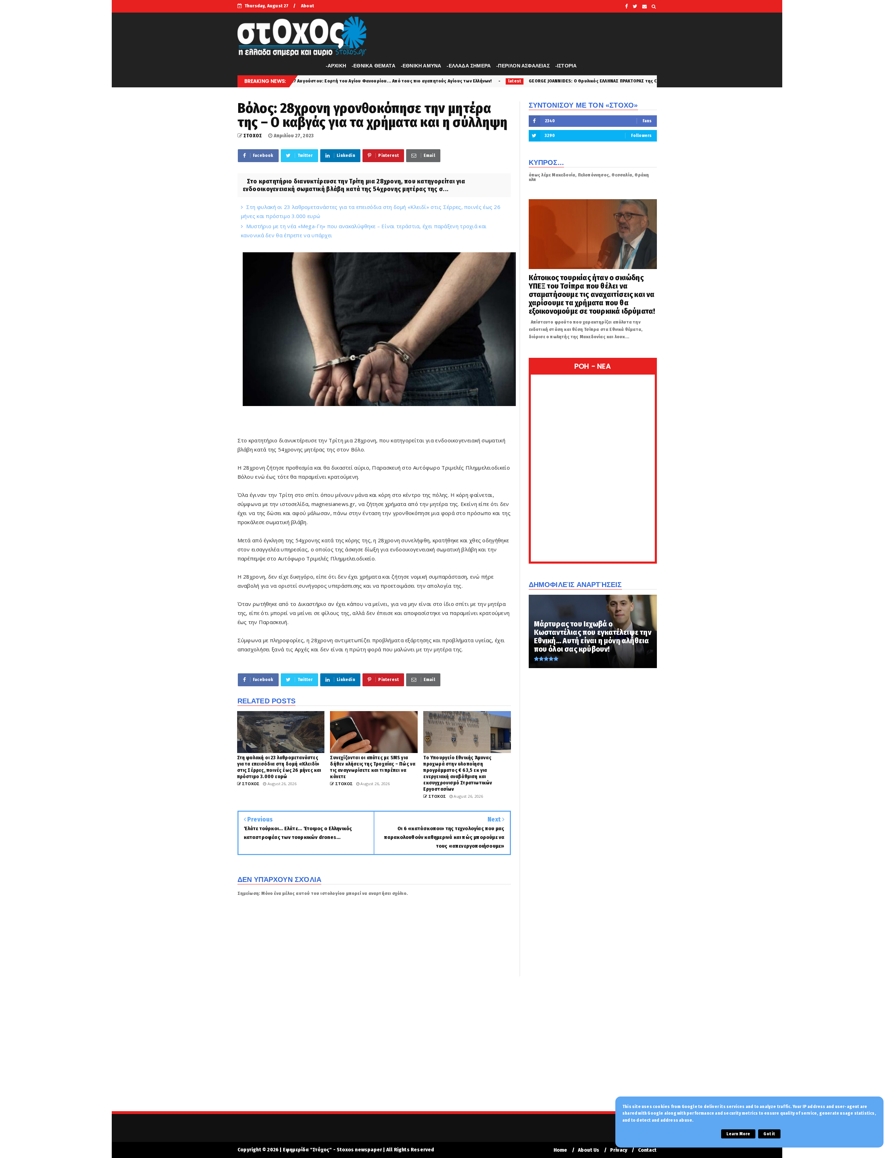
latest (410, 81)
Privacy (618, 1150)
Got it (769, 1133)
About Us (589, 1150)
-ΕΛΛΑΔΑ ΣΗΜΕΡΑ (469, 65)
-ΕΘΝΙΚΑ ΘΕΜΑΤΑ (373, 65)
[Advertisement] (447, 1048)
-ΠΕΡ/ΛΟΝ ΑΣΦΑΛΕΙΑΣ (523, 65)
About (307, 5)
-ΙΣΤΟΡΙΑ (566, 65)
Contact (647, 1150)
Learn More (738, 1133)
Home (560, 1150)
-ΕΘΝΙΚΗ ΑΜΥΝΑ (421, 65)
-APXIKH (336, 65)
